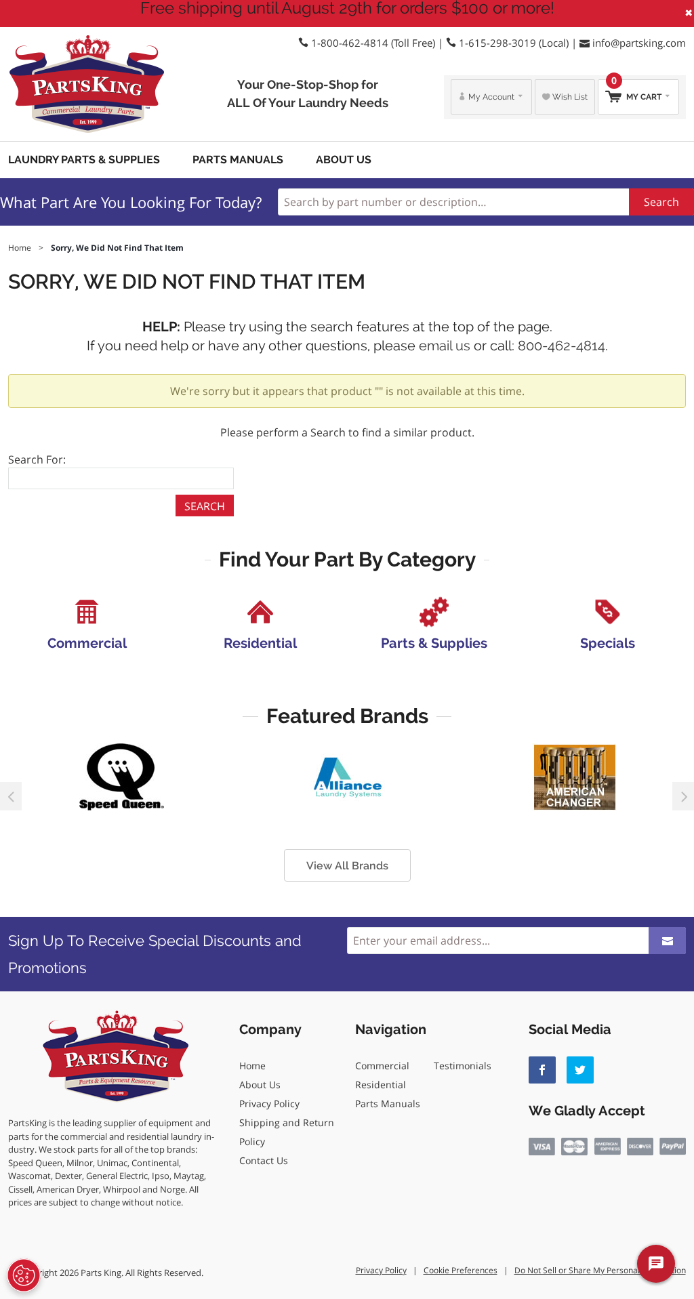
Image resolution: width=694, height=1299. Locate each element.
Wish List (569, 97)
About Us (343, 159)
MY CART (637, 90)
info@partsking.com (639, 42)
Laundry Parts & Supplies (84, 159)
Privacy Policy (269, 1103)
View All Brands (347, 865)
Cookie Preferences (460, 1270)
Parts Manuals (237, 159)
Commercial (382, 1065)
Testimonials (462, 1065)
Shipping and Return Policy (286, 1132)
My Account (491, 97)
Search (661, 201)
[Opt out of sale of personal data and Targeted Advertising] (24, 1275)
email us (444, 345)
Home (252, 1065)
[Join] (667, 940)
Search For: (37, 459)
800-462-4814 (561, 345)
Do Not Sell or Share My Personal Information (600, 1270)
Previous (11, 796)
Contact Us (263, 1160)
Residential (380, 1084)
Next (683, 796)
